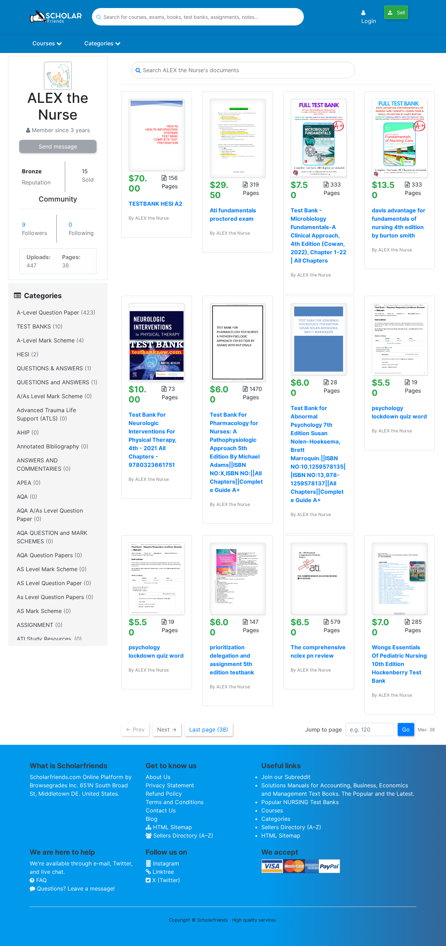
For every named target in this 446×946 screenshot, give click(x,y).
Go (406, 729)
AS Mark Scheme (44, 610)
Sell (400, 12)
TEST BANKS (40, 326)
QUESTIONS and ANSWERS (57, 382)
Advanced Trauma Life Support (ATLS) (46, 414)
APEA (29, 482)
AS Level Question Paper (54, 583)
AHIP (28, 432)
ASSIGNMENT (40, 624)
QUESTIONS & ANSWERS (54, 368)
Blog (151, 818)
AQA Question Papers (49, 555)
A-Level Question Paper (56, 312)
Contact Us (161, 810)
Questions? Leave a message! (75, 888)
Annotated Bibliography (53, 446)
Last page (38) (208, 729)
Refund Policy (164, 793)
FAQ (40, 880)
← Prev (135, 729)
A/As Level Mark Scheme (54, 396)
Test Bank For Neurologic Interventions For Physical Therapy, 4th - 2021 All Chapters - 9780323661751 (152, 439)
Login (368, 20)
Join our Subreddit (285, 776)
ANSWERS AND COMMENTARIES (44, 464)
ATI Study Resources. (49, 638)
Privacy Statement (170, 785)
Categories (99, 43)
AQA (27, 496)
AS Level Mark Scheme (52, 569)
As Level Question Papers (55, 596)
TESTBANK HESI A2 (155, 203)
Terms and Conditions (174, 802)
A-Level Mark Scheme (50, 340)
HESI (28, 354)
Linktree (162, 871)
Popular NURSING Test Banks (300, 802)
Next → (167, 729)
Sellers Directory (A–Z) (182, 835)
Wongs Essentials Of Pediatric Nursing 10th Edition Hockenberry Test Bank (399, 664)
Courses (44, 43)
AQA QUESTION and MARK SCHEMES (52, 537)
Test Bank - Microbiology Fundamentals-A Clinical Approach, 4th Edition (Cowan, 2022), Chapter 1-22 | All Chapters (318, 235)
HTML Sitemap (171, 827)
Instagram (165, 863)
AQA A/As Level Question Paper (50, 514)
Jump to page (323, 729)
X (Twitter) (165, 880)
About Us (158, 776)
